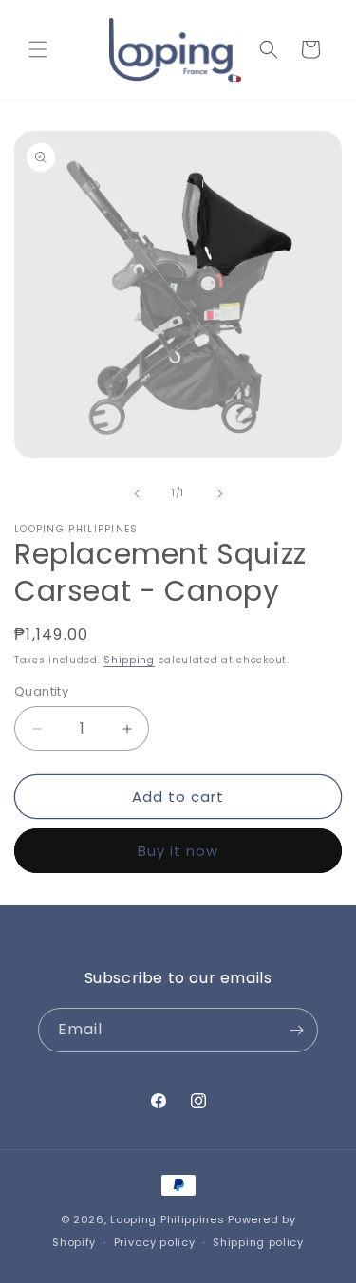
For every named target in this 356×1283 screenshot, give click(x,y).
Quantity (41, 691)
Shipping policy (258, 1242)
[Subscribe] (296, 1030)
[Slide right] (220, 493)
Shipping (129, 660)
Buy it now (178, 851)
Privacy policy (155, 1242)
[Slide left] (137, 493)
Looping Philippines (167, 1219)
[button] (38, 49)
